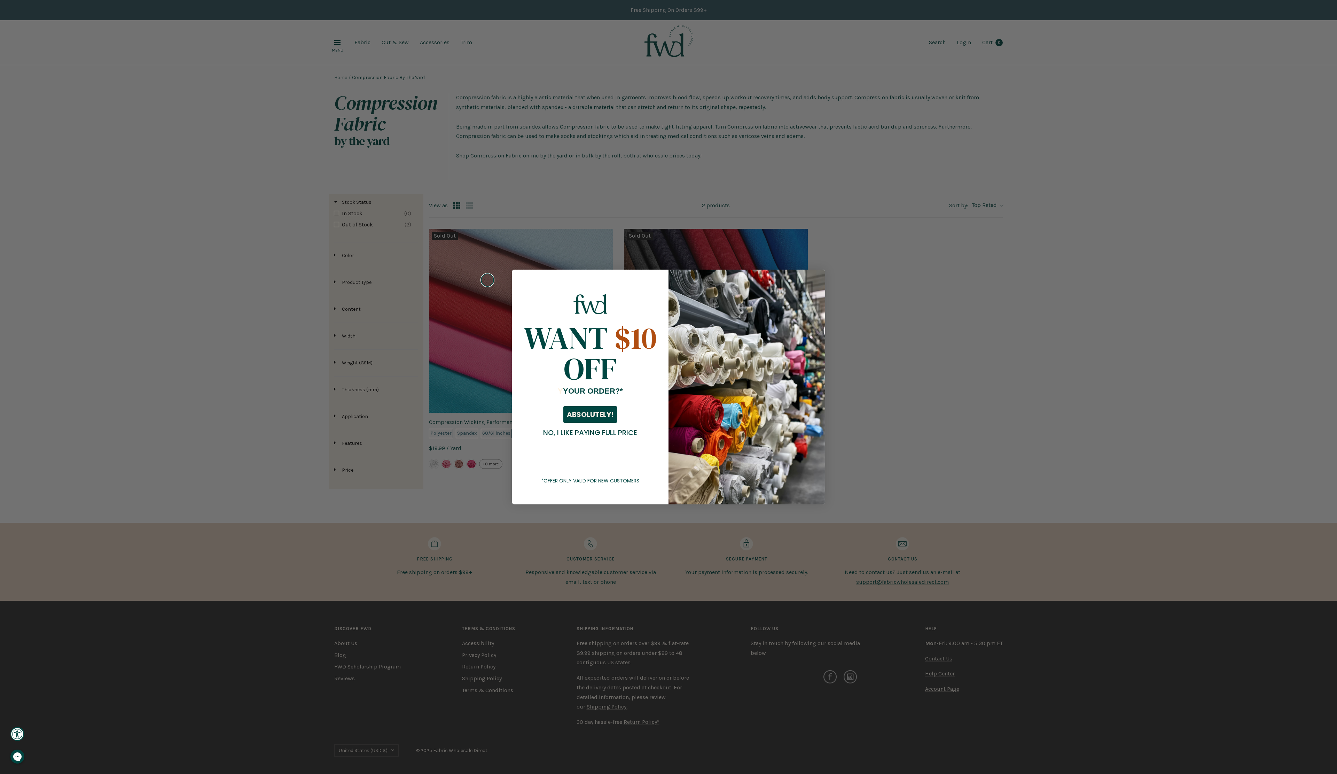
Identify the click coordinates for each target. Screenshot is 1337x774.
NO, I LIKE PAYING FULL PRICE (590, 432)
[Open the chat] (17, 757)
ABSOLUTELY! (590, 414)
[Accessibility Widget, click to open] (17, 734)
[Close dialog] (487, 280)
